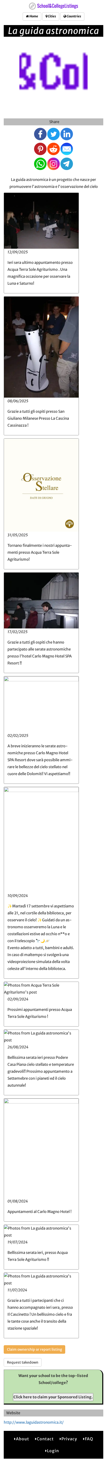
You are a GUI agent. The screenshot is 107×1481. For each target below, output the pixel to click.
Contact (45, 1438)
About (22, 1438)
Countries (73, 16)
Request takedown (22, 1362)
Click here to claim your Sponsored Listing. (53, 1397)
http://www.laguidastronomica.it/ (34, 1422)
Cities (51, 16)
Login (53, 1450)
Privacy (69, 1438)
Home (33, 16)
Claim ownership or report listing (34, 1349)
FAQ (89, 1438)
